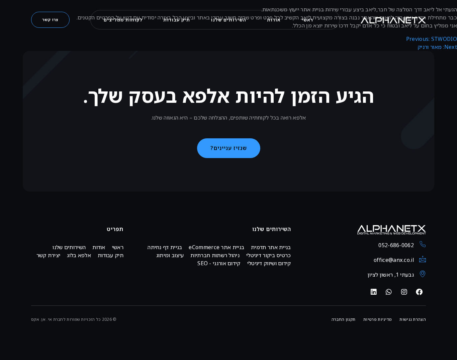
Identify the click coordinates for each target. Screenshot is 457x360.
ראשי (307, 20)
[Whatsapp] (388, 292)
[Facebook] (419, 292)
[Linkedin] (373, 292)
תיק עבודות (176, 20)
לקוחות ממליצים (123, 20)
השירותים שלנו (228, 20)
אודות (274, 20)
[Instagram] (404, 292)
